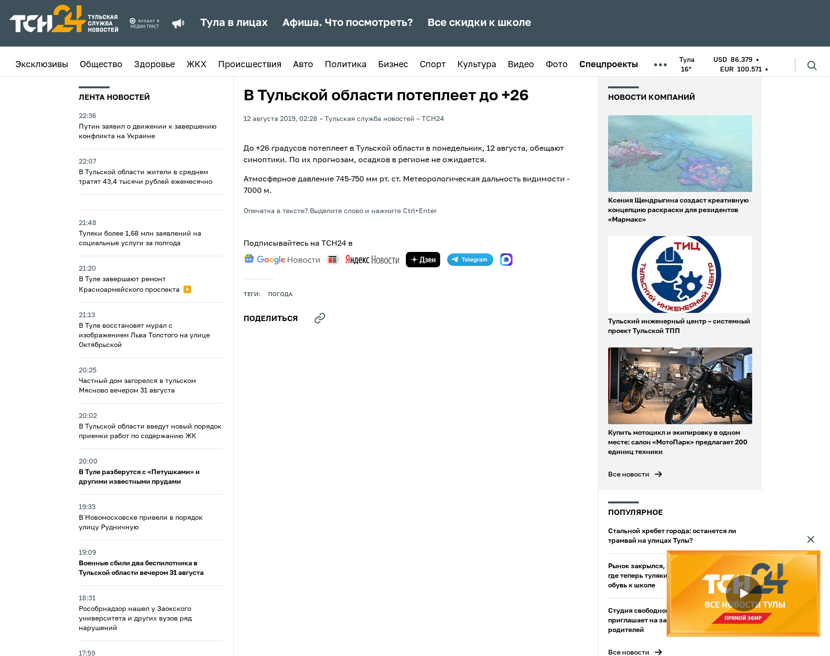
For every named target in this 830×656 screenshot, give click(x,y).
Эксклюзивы (41, 64)
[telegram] (470, 259)
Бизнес (393, 64)
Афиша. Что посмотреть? (347, 23)
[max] (506, 259)
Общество (101, 64)
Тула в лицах (234, 23)
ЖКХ (196, 64)
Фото (557, 64)
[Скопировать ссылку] (320, 318)
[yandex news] (363, 259)
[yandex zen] (423, 259)
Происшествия (249, 64)
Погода (280, 295)
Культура (476, 64)
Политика (345, 64)
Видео (521, 64)
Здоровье (154, 64)
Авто (303, 64)
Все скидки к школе (479, 23)
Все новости (628, 474)
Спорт (433, 64)
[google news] (282, 259)
